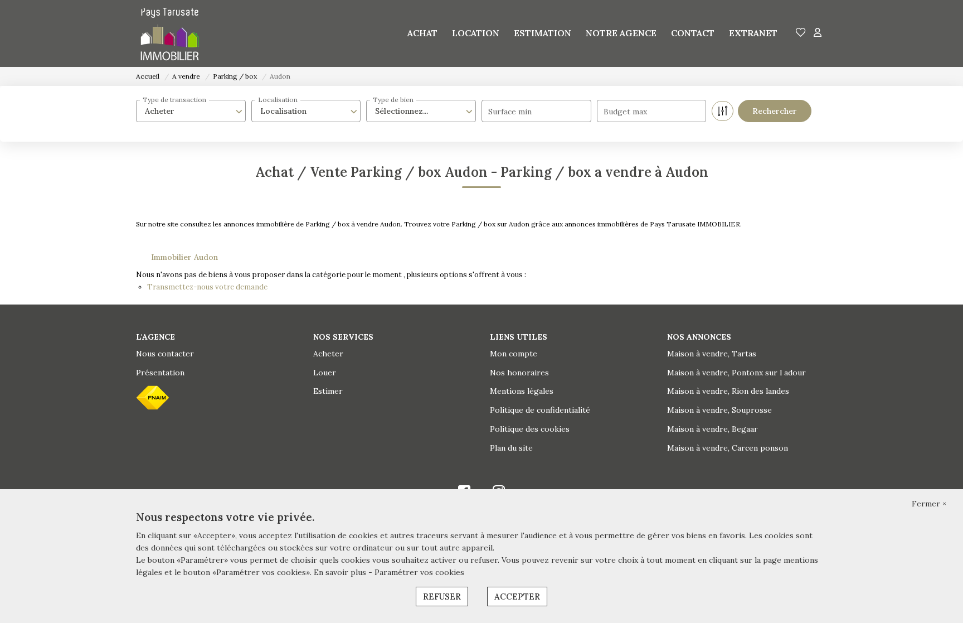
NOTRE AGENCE (621, 32)
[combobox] (191, 111)
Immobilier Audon (184, 257)
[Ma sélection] (801, 33)
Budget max (625, 112)
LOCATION (475, 32)
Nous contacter (165, 354)
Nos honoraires (519, 373)
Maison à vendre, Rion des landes (728, 391)
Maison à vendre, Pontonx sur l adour (736, 373)
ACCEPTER (517, 596)
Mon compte (513, 354)
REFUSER (442, 596)
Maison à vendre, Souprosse (719, 410)
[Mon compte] (817, 33)
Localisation (278, 99)
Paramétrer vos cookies (419, 572)
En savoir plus (341, 572)
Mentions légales (521, 391)
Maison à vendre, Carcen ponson (727, 448)
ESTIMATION (542, 32)
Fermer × (929, 504)
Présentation (160, 373)
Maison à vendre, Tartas (711, 354)
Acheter (328, 354)
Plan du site (511, 448)
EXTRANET (753, 32)
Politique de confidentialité (540, 410)
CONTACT (692, 32)
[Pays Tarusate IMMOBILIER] (169, 33)
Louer (324, 373)
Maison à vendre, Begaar (712, 429)
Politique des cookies (530, 429)
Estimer (328, 391)
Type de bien (393, 99)
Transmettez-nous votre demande (207, 287)
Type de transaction (174, 99)
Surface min (510, 112)
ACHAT (422, 32)
